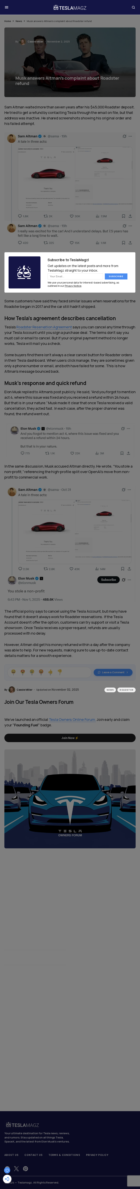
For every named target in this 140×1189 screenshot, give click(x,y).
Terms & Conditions (64, 1155)
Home (7, 21)
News (19, 21)
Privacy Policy (97, 1155)
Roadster (126, 689)
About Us (11, 1155)
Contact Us (33, 1155)
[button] (6, 7)
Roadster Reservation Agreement (44, 327)
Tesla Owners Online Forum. (72, 719)
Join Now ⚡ (70, 738)
